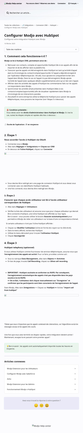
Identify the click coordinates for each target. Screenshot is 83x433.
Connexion (62, 3)
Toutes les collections (12, 25)
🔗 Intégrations (28, 25)
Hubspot (53, 25)
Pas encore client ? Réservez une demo (40, 3)
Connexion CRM (42, 25)
